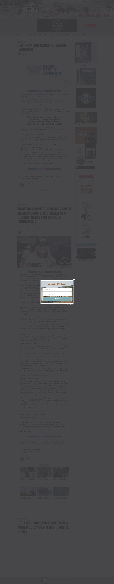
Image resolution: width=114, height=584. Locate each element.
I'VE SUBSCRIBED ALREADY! (67, 304)
